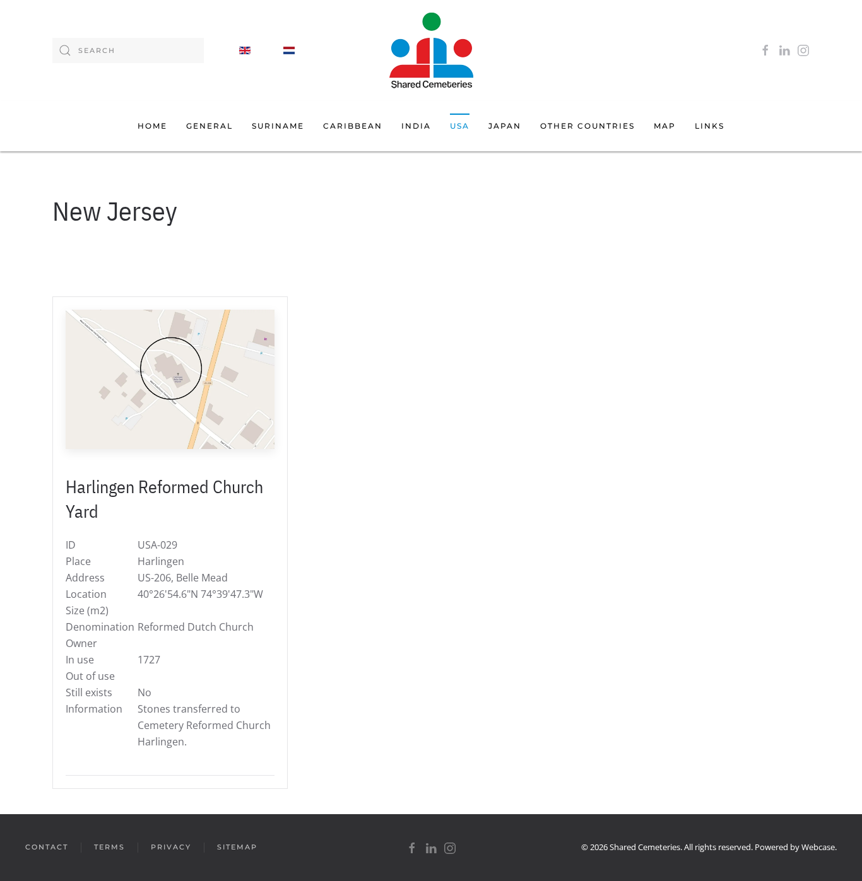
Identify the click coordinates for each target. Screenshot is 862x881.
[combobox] (128, 50)
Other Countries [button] (587, 126)
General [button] (209, 126)
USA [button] (459, 126)
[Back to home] (431, 50)
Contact (46, 847)
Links (709, 126)
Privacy (171, 847)
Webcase (818, 847)
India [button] (416, 126)
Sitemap (237, 847)
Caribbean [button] (352, 126)
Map (665, 126)
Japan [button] (504, 126)
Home (152, 126)
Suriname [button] (278, 126)
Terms (109, 847)
